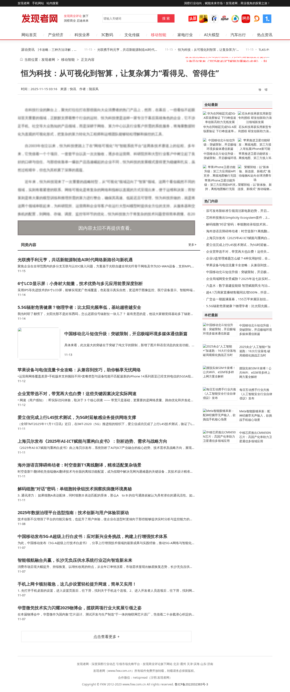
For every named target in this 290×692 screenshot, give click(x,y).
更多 (192, 244)
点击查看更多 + (106, 636)
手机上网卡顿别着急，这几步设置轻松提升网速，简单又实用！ (77, 584)
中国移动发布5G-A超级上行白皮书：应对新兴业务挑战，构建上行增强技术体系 (92, 536)
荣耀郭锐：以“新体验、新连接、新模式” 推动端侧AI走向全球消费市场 (255, 189)
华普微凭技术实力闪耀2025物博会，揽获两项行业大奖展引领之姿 (80, 608)
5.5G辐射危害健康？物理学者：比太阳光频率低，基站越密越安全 (79, 307)
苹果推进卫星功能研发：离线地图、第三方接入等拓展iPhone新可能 (255, 158)
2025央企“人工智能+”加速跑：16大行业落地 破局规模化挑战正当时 (255, 351)
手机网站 (38, 3)
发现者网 (48, 59)
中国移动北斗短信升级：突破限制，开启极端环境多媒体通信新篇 (125, 333)
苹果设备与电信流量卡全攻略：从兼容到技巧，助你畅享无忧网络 (79, 370)
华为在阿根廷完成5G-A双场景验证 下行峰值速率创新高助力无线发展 (220, 131)
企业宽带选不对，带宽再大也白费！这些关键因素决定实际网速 (77, 393)
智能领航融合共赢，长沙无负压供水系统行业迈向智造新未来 (75, 560)
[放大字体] (260, 89)
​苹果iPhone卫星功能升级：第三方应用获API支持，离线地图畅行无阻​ (220, 184)
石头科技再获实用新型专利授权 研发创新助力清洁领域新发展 (255, 131)
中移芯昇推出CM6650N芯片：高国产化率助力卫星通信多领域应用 (255, 437)
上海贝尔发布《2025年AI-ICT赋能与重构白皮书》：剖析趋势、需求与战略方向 (92, 441)
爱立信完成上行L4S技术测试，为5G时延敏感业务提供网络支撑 (77, 417)
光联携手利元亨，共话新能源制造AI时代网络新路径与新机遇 (75, 259)
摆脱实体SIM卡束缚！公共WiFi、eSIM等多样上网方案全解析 (255, 372)
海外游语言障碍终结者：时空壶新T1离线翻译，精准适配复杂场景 (79, 465)
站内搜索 (52, 3)
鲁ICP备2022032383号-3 (191, 684)
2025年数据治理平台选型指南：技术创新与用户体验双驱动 (73, 512)
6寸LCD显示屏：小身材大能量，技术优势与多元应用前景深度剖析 (80, 283)
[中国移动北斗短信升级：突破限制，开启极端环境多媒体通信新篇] (41, 343)
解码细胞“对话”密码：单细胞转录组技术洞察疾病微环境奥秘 (75, 489)
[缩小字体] (266, 89)
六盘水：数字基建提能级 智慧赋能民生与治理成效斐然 (244, 285)
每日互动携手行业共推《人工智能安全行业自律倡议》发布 (255, 394)
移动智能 (68, 59)
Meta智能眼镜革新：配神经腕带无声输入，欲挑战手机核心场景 (255, 415)
